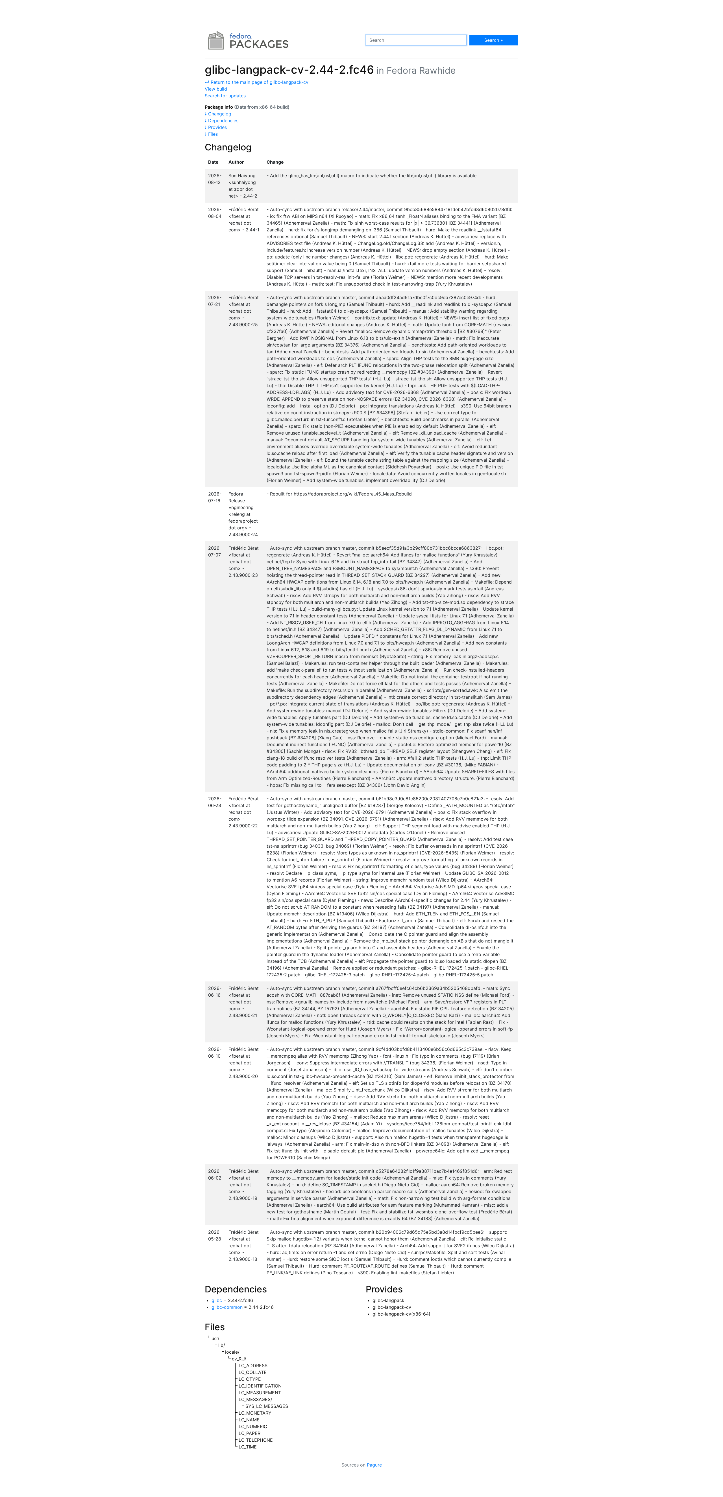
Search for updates (225, 95)
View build (216, 89)
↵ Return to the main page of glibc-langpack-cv (256, 82)
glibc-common (227, 1307)
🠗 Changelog (218, 114)
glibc (217, 1300)
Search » (493, 40)
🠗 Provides (216, 127)
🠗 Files (211, 134)
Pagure (374, 1465)
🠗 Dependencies (221, 120)
